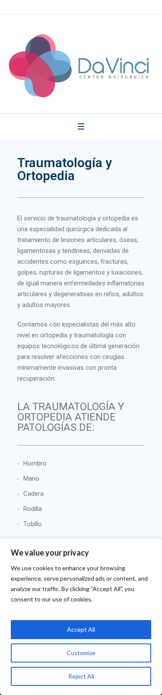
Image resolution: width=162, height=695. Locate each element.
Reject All (81, 676)
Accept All (81, 629)
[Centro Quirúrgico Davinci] (81, 67)
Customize (81, 652)
